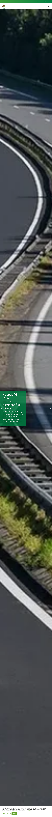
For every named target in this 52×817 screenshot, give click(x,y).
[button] (49, 6)
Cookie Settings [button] (6, 813)
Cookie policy (31, 810)
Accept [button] (14, 814)
